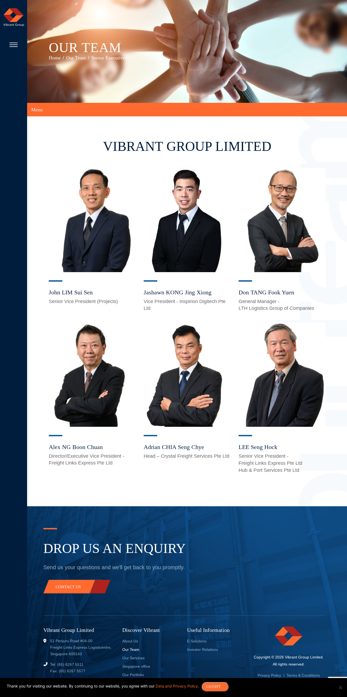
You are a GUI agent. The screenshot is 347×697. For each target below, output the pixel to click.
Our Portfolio (133, 675)
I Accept (213, 687)
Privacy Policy (269, 675)
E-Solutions (197, 641)
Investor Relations (202, 649)
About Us (130, 641)
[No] (340, 687)
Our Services (133, 658)
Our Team (130, 649)
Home (55, 58)
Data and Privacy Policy (177, 686)
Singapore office (136, 666)
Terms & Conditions (303, 675)
